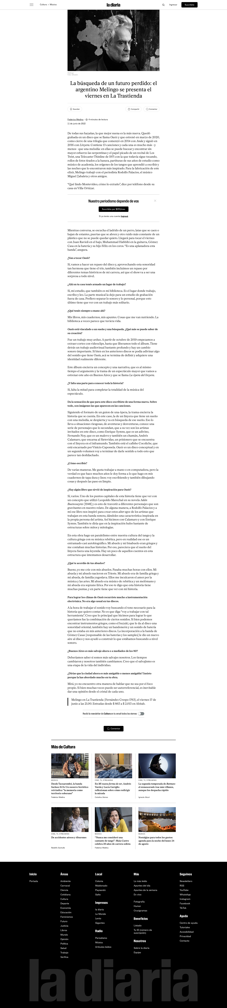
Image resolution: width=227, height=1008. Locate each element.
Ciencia (64, 890)
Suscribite (189, 5)
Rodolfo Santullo (58, 848)
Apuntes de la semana (145, 890)
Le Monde (100, 914)
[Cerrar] (155, 201)
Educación (65, 912)
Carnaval (65, 885)
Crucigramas (140, 910)
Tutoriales (185, 927)
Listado (137, 925)
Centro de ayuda (189, 922)
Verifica (64, 957)
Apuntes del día (142, 885)
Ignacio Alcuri (144, 797)
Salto (98, 894)
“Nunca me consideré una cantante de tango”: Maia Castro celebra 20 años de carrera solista (112, 840)
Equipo (137, 952)
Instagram (185, 899)
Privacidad (185, 936)
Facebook (185, 903)
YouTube (184, 890)
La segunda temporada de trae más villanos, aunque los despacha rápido (157, 787)
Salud (63, 948)
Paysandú (100, 890)
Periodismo (101, 938)
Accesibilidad (187, 931)
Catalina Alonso (101, 797)
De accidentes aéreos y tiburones (68, 837)
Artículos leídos (103, 947)
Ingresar (173, 4)
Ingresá (124, 216)
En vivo (137, 894)
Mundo (64, 934)
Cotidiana (65, 894)
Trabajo (64, 952)
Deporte (64, 903)
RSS (182, 885)
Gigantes (100, 922)
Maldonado (101, 885)
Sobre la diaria (141, 948)
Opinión (64, 939)
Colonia (99, 881)
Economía (65, 908)
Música (53, 4)
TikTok (183, 908)
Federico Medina (75, 119)
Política (64, 943)
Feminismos (66, 916)
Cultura (43, 4)
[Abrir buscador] (163, 4)
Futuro (63, 921)
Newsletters (186, 881)
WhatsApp (185, 894)
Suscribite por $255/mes (113, 209)
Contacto (184, 940)
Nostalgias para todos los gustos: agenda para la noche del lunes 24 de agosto (156, 840)
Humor (137, 906)
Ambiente (65, 881)
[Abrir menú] (31, 5)
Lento (98, 918)
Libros (63, 930)
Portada (33, 881)
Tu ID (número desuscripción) (143, 931)
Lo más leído (140, 881)
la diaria (99, 909)
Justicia (64, 925)
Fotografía (139, 901)
